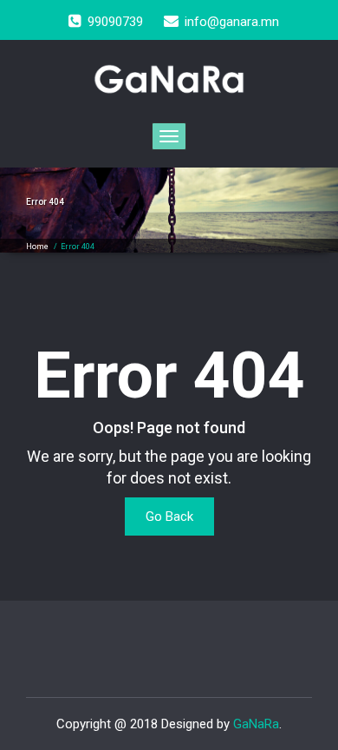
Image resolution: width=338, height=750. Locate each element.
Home (37, 246)
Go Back (169, 516)
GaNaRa (256, 724)
